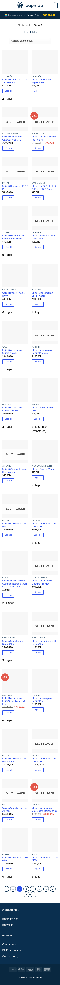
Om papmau (10, 944)
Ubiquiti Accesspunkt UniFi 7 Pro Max (42, 351)
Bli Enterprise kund (14, 950)
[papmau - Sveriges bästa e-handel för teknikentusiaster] (30, 5)
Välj (35, 91)
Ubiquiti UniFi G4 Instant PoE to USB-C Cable (44, 187)
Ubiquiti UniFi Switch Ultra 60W (15, 859)
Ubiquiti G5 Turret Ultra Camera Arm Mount (13, 237)
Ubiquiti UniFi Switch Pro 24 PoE (14, 809)
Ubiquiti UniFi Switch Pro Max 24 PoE (44, 760)
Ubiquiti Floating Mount (43, 469)
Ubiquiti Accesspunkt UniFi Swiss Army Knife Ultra (14, 701)
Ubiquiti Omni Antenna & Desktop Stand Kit (14, 470)
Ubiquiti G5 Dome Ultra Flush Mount (43, 237)
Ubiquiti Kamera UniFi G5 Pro (15, 187)
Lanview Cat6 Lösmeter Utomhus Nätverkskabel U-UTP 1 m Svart (14, 583)
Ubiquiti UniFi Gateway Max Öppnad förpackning (44, 809)
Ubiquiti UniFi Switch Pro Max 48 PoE (14, 760)
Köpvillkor (8, 924)
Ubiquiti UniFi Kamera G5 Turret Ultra (44, 642)
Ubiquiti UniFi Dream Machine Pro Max (42, 582)
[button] (4, 5)
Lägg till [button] (8, 91)
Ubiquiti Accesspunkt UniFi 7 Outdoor (42, 294)
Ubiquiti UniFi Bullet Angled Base (41, 81)
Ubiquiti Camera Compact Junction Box (15, 81)
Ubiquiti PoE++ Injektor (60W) (13, 294)
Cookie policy (10, 956)
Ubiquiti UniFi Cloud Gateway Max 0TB (12, 138)
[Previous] (6, 889)
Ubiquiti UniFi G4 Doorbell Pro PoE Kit (44, 138)
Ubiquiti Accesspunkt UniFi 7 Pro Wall (12, 351)
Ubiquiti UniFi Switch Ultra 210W (45, 859)
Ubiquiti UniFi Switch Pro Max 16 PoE (44, 525)
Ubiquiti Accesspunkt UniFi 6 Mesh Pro (12, 409)
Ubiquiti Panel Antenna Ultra (43, 409)
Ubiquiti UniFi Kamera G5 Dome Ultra (15, 642)
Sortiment (24, 25)
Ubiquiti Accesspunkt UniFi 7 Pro (42, 699)
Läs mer (8, 148)
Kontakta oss (10, 918)
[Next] (33, 894)
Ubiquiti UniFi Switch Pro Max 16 (14, 525)
